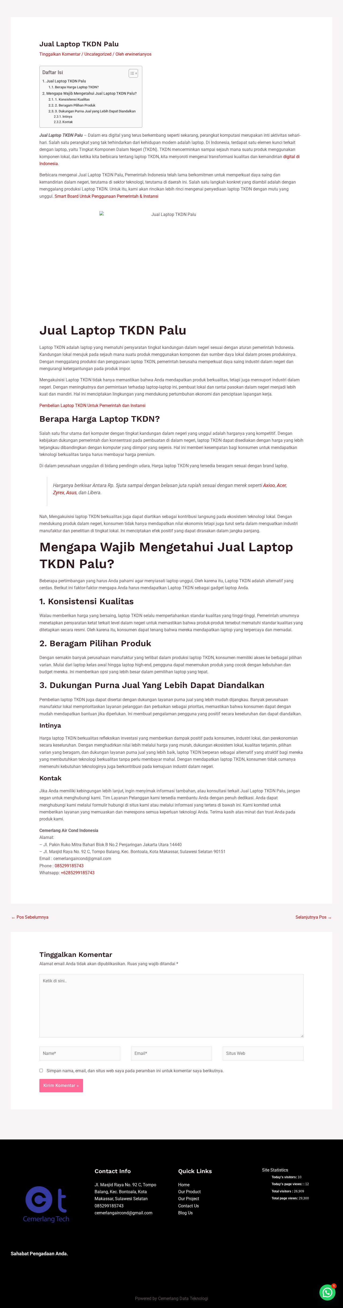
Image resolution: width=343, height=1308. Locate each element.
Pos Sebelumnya (30, 917)
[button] (327, 1292)
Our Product (189, 1191)
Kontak (67, 122)
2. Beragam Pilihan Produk (75, 105)
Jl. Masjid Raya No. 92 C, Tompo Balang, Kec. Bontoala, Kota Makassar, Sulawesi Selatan (125, 1191)
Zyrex (58, 492)
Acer (281, 485)
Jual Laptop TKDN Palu (66, 81)
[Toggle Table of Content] (131, 73)
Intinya (67, 117)
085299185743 (69, 865)
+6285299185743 (78, 872)
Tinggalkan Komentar (59, 54)
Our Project (188, 1198)
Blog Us (185, 1212)
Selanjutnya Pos (314, 917)
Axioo (269, 485)
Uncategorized (97, 54)
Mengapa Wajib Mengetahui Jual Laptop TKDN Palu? (91, 93)
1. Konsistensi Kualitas (72, 99)
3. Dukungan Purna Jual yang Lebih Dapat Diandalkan (95, 111)
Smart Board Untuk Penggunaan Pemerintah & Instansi (106, 196)
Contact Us (188, 1205)
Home (183, 1184)
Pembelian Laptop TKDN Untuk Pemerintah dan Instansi (92, 405)
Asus (71, 492)
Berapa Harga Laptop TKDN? (77, 87)
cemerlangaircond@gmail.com (123, 1212)
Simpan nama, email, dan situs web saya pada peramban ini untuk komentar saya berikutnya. (135, 1070)
